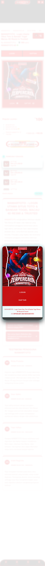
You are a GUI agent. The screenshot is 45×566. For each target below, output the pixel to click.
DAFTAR (22, 300)
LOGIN (23, 292)
